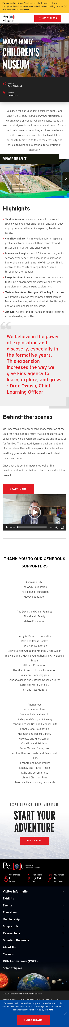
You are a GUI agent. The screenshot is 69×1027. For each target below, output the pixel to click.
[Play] (7, 527)
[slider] (32, 527)
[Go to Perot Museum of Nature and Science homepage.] (13, 18)
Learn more (23, 9)
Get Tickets (34, 840)
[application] (34, 512)
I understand (33, 1020)
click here (48, 1010)
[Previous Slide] (3, 178)
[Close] (65, 1013)
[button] (34, 512)
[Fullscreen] (62, 527)
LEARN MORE (18, 489)
